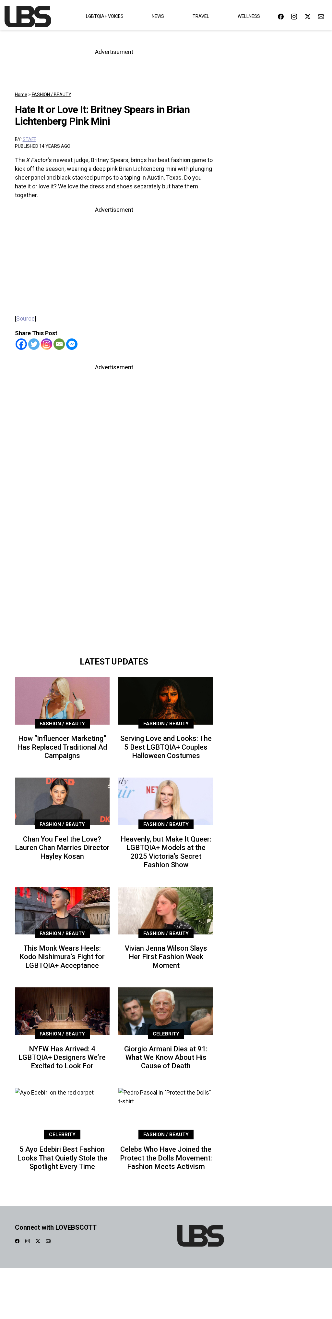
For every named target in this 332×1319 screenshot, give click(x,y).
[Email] (59, 344)
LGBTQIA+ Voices (105, 16)
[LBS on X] (308, 16)
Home (21, 94)
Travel (201, 16)
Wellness (249, 16)
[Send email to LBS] (321, 16)
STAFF (29, 139)
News (158, 16)
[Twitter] (34, 344)
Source (25, 318)
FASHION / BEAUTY (51, 94)
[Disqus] (114, 561)
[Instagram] (46, 344)
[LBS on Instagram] (294, 16)
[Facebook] (21, 344)
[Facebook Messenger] (71, 344)
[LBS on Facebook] (281, 16)
